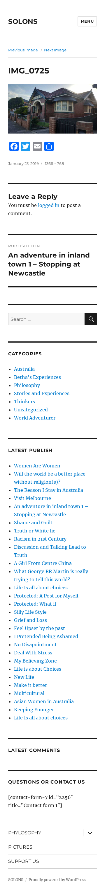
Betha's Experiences (37, 377)
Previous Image (23, 50)
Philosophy (27, 385)
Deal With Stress (33, 653)
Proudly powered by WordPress (57, 879)
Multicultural (29, 693)
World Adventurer (34, 418)
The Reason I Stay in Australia (48, 490)
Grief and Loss (30, 620)
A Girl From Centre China (43, 563)
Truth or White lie (34, 531)
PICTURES (20, 847)
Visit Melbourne (32, 498)
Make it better (30, 685)
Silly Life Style (30, 612)
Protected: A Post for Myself (46, 596)
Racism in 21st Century (40, 539)
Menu (87, 21)
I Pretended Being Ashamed (46, 636)
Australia (24, 369)
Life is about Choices (37, 669)
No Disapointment (35, 644)
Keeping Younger (34, 709)
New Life (24, 677)
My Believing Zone (35, 661)
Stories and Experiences (41, 393)
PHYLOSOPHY (24, 833)
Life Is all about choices (41, 588)
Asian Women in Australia (44, 701)
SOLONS (23, 21)
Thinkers (24, 401)
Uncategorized (31, 410)
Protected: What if (35, 604)
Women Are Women (37, 466)
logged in (49, 205)
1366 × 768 (54, 163)
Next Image (55, 50)
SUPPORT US (23, 861)
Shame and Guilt (33, 522)
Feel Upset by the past (39, 628)
